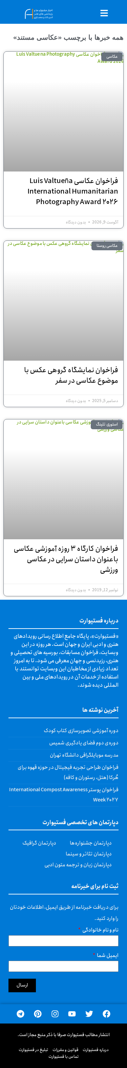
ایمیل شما (107, 956)
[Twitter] (89, 1014)
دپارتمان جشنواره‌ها (91, 843)
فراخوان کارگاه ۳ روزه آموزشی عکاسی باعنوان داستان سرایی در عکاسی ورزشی (66, 559)
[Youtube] (72, 1014)
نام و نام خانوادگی (100, 931)
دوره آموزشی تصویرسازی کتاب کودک (81, 731)
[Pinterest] (37, 1014)
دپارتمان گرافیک (39, 843)
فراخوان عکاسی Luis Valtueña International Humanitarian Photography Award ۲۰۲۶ (72, 192)
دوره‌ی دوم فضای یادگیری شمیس (84, 743)
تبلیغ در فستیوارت (33, 1050)
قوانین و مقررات (65, 1050)
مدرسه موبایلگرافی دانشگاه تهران (84, 755)
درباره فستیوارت (96, 1050)
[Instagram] (55, 1014)
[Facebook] (106, 1014)
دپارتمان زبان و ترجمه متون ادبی (78, 865)
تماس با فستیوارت (63, 1056)
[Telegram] (20, 1014)
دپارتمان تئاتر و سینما (89, 854)
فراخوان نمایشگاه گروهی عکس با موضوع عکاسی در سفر (71, 375)
